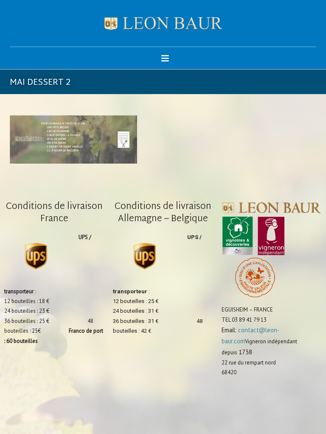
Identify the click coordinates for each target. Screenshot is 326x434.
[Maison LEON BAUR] (163, 23)
